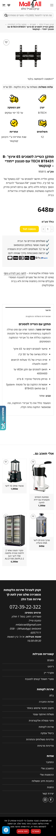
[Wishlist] (8, 5)
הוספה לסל (29, 229)
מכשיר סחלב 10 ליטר (14, 486)
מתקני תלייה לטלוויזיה (17, 24)
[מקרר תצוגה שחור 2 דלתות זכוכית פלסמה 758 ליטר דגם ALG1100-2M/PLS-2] (14, 530)
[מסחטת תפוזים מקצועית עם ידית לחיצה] (41, 476)
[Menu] (52, 5)
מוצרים (33, 24)
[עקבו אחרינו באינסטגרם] (45, 799)
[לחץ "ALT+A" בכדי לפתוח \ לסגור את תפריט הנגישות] (6, 830)
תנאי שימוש (23, 831)
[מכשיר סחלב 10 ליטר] (14, 471)
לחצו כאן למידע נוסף (15, 273)
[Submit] (6, 15)
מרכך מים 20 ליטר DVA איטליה (41, 541)
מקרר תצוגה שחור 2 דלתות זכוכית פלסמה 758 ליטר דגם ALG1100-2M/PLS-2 (14, 554)
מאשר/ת (36, 831)
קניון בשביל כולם (46, 24)
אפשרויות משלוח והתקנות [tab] (38, 316)
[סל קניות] (3, 5)
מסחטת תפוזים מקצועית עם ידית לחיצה (41, 500)
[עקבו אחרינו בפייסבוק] (51, 799)
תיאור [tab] (48, 310)
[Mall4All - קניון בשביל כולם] (30, 5)
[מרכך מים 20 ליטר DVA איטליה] (41, 525)
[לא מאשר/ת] (52, 827)
